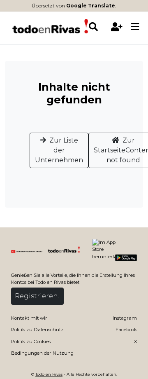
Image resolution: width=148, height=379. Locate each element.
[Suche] (97, 27)
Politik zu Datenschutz (37, 329)
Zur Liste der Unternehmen (59, 150)
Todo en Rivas (48, 374)
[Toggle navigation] (135, 27)
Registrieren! (37, 296)
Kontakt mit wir (29, 318)
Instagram (125, 318)
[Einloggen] (116, 27)
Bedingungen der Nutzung (42, 353)
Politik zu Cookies (31, 341)
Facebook (126, 329)
